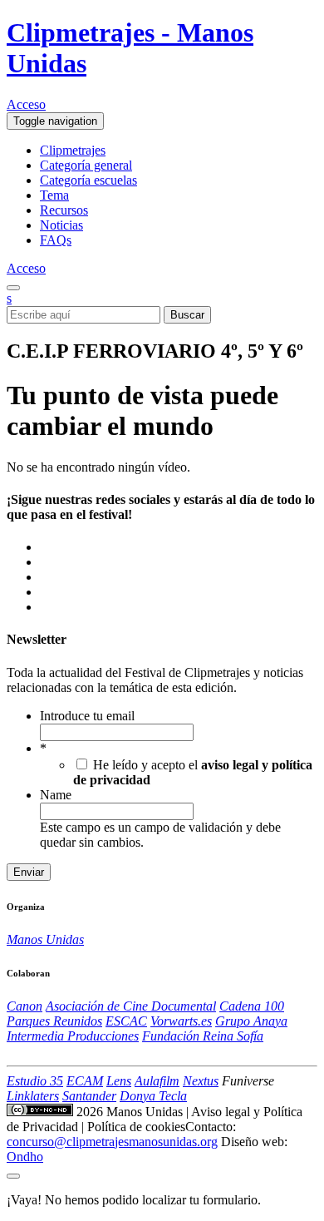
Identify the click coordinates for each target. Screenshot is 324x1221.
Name (55, 795)
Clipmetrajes (73, 150)
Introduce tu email (87, 716)
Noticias (61, 225)
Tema (54, 195)
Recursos (64, 210)
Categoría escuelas (88, 180)
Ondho (25, 1156)
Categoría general (86, 165)
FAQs (55, 240)
